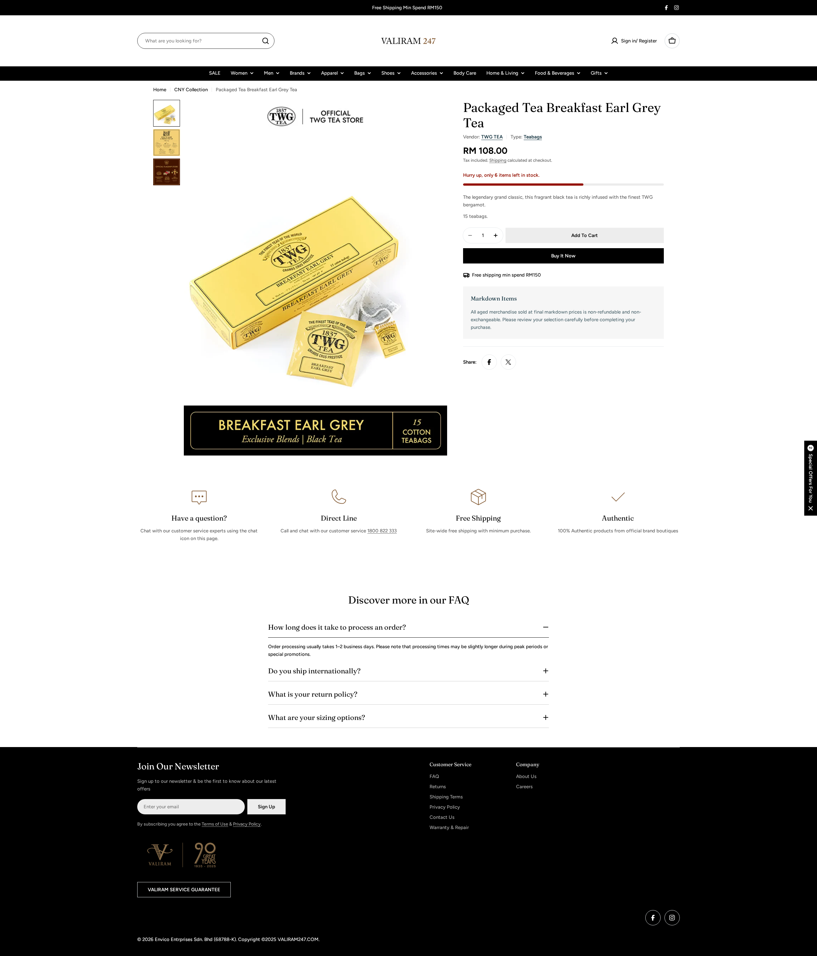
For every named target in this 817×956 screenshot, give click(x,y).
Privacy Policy (247, 824)
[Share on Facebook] (489, 362)
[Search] (265, 41)
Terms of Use (215, 824)
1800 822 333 (382, 531)
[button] (810, 478)
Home (159, 90)
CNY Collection (191, 90)
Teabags (533, 137)
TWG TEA (492, 137)
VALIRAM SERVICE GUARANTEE (184, 890)
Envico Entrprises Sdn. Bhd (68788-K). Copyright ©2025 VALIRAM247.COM (237, 939)
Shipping (497, 160)
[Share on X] (508, 362)
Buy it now (563, 256)
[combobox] (205, 41)
